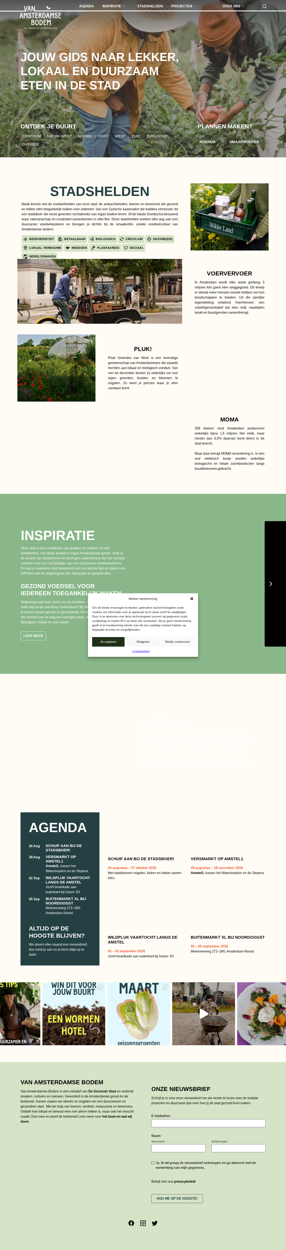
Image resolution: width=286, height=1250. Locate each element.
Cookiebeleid (140, 651)
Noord (85, 136)
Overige (30, 144)
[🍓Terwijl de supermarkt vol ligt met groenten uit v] (98, 1027)
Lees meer (33, 649)
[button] (192, 599)
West (120, 136)
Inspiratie (58, 535)
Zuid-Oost (157, 136)
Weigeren (143, 641)
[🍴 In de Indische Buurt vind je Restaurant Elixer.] (228, 1027)
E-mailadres (162, 1129)
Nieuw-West (59, 136)
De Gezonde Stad (102, 1104)
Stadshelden (99, 191)
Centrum (31, 136)
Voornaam (158, 1154)
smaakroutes (244, 142)
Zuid (136, 136)
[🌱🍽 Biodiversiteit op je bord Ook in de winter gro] (163, 1027)
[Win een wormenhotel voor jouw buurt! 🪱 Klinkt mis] (33, 1027)
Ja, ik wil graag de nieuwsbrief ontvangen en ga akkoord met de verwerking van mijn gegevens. (206, 1178)
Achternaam (219, 1154)
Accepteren (108, 641)
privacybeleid (185, 1194)
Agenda (207, 142)
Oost (103, 136)
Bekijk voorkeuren (177, 641)
